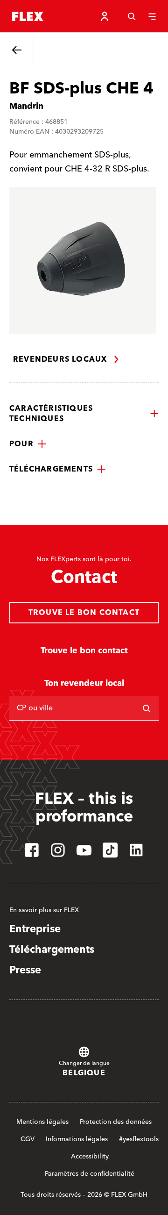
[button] (84, 413)
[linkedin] (136, 850)
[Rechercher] (146, 708)
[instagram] (58, 850)
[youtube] (84, 850)
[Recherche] (131, 16)
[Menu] (152, 16)
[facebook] (32, 850)
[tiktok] (110, 850)
